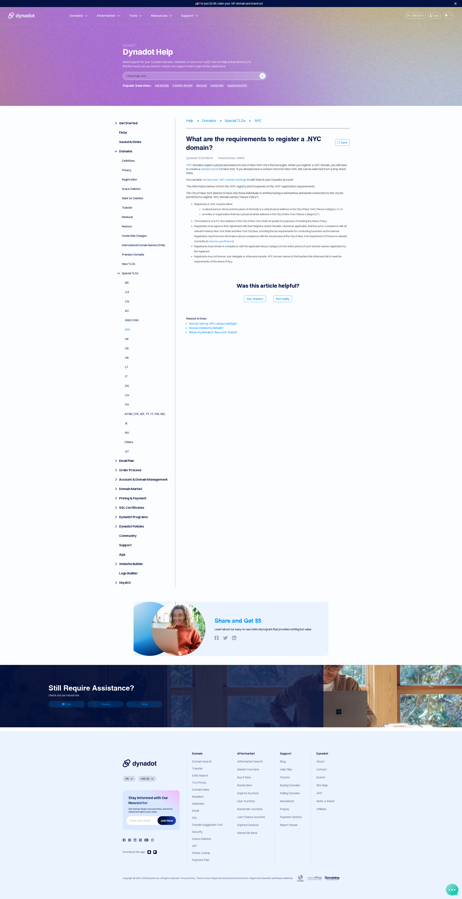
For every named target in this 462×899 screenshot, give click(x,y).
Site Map (322, 785)
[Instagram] (129, 840)
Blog (144, 704)
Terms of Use (203, 878)
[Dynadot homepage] (21, 15)
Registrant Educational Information (230, 878)
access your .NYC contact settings (224, 179)
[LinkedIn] (135, 840)
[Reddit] (152, 840)
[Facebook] (124, 840)
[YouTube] (146, 840)
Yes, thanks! (255, 299)
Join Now (166, 820)
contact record (210, 169)
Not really (282, 299)
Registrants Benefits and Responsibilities (271, 878)
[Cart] (448, 15)
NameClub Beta (247, 833)
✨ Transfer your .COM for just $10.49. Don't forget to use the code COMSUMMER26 (229, 3)
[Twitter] (140, 840)
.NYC (189, 165)
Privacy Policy (188, 878)
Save (344, 142)
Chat (68, 704)
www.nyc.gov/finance (220, 241)
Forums (105, 704)
